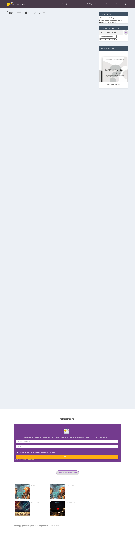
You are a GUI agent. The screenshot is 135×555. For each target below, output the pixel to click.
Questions (69, 4)
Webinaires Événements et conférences (103, 519)
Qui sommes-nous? (109, 489)
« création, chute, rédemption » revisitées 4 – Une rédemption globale (35, 308)
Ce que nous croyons (97, 497)
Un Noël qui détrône (16, 151)
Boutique (98, 4)
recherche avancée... (108, 36)
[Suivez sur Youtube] (119, 544)
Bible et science (33, 77)
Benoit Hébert (15, 237)
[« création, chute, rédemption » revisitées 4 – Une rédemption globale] (52, 278)
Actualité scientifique (34, 237)
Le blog (17, 526)
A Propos (117, 4)
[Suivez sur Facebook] (111, 544)
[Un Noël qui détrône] (52, 120)
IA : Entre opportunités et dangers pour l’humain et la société (75, 490)
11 (40, 154)
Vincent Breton (15, 77)
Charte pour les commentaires (111, 20)
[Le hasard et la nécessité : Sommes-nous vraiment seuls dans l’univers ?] (52, 43)
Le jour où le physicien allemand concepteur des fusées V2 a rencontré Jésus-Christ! (40, 389)
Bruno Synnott (15, 154)
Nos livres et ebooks (67, 472)
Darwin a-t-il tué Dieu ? (113, 84)
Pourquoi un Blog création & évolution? (103, 504)
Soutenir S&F (55, 526)
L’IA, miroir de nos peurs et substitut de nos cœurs (39, 489)
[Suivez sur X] (115, 544)
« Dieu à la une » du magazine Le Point (23, 234)
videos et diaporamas (39, 526)
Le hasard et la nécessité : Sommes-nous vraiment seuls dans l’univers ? (35, 74)
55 (39, 77)
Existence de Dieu (33, 154)
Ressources (79, 4)
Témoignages (32, 392)
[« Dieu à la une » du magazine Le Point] (52, 203)
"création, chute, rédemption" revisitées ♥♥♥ (41, 314)
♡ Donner (108, 4)
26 (42, 237)
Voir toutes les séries (108, 22)
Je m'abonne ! (67, 457)
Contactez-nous (95, 489)
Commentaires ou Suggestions (100, 512)
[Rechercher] (126, 32)
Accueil (60, 4)
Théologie (30, 311)
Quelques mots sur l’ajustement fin (37, 507)
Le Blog (89, 4)
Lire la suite (15, 86)
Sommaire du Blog (107, 18)
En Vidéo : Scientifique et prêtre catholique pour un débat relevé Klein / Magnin (75, 509)
